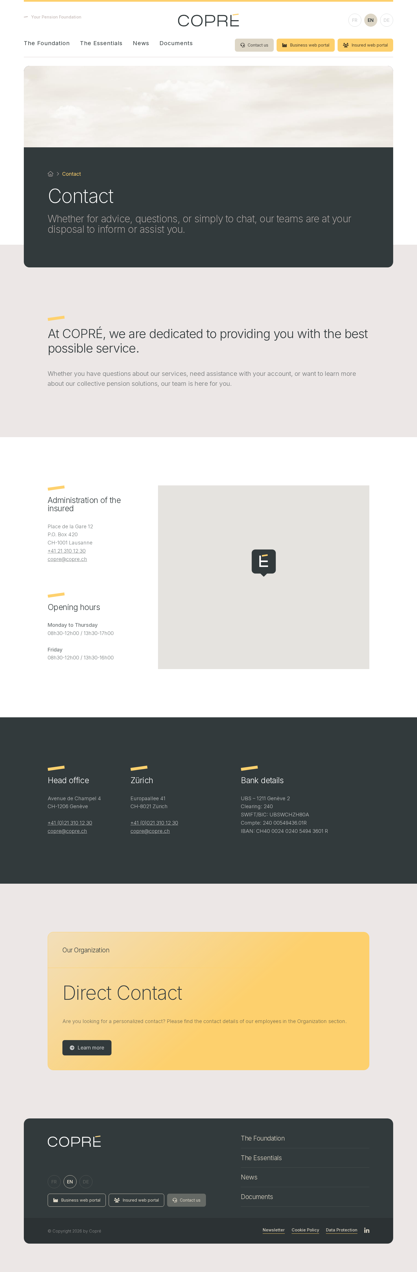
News (141, 43)
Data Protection (341, 1230)
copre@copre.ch (67, 559)
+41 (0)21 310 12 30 (70, 823)
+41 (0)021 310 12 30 (154, 823)
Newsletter (274, 1230)
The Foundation (47, 43)
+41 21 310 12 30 (67, 551)
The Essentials (101, 43)
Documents (176, 43)
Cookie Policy (305, 1230)
